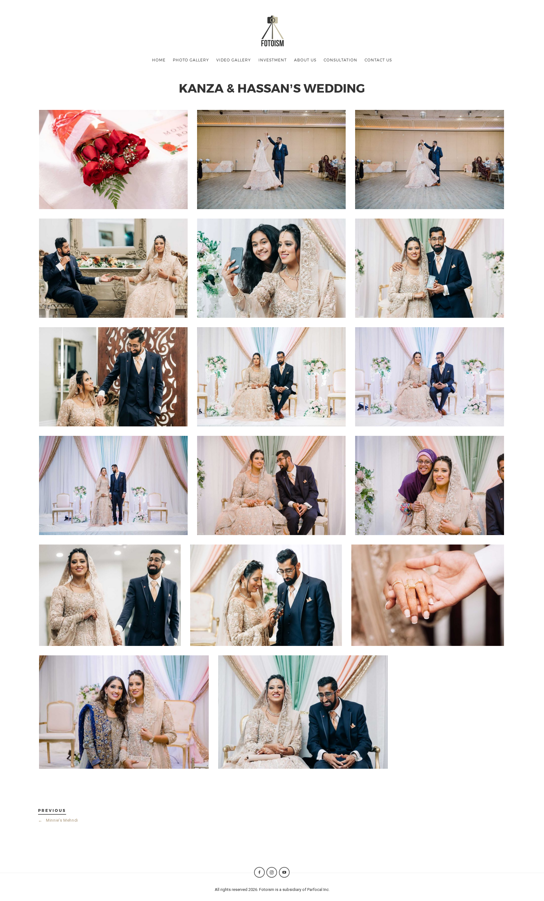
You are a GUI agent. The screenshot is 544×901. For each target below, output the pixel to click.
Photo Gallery (191, 60)
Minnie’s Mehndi (58, 820)
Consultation (340, 60)
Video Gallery (233, 60)
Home (159, 60)
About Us (305, 60)
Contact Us (378, 60)
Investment (272, 60)
